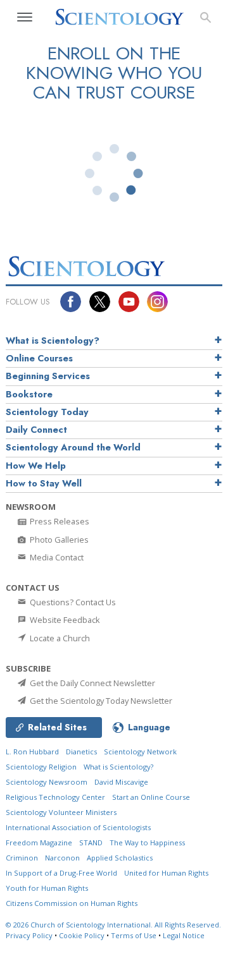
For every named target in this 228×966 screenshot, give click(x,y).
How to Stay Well (44, 483)
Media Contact (56, 557)
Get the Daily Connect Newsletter (91, 683)
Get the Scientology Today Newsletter (100, 700)
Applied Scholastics (120, 857)
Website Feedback (64, 619)
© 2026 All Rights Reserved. (113, 924)
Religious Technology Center (55, 797)
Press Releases (58, 521)
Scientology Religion (41, 766)
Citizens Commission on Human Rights (71, 903)
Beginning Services (48, 376)
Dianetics (81, 751)
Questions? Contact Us (72, 602)
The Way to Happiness (147, 842)
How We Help (36, 465)
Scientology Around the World (73, 447)
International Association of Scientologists (78, 827)
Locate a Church (59, 638)
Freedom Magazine (39, 842)
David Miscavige (121, 782)
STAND (91, 842)
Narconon (62, 857)
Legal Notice (184, 935)
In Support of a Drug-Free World (61, 873)
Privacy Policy (29, 935)
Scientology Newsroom (46, 782)
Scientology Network (140, 751)
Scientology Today (47, 412)
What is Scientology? (52, 340)
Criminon (22, 857)
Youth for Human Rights (47, 888)
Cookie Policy (81, 935)
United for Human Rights (166, 873)
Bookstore (29, 394)
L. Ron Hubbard (32, 751)
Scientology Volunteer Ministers (61, 812)
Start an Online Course (151, 797)
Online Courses (39, 358)
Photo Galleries (58, 539)
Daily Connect (36, 429)
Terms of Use (133, 935)
